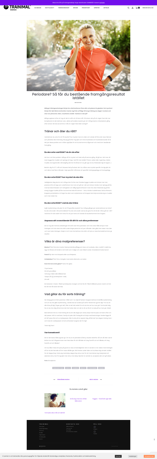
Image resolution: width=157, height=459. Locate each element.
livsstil (68, 368)
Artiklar (106, 8)
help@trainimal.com (70, 426)
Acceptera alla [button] (149, 456)
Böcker (75, 8)
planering (75, 368)
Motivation (78, 102)
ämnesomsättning (58, 368)
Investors (41, 439)
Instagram (95, 429)
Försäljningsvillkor (42, 436)
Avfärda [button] (102, 3)
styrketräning (92, 368)
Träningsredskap (63, 8)
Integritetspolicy (42, 434)
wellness (101, 368)
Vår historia (41, 430)
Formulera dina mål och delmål (55, 413)
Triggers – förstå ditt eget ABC (102, 399)
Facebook (95, 433)
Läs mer (118, 456)
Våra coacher (41, 426)
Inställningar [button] (132, 456)
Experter (96, 8)
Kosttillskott (49, 8)
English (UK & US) (148, 8)
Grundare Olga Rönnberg (43, 428)
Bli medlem (38, 8)
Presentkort (86, 8)
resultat (83, 368)
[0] (137, 8)
